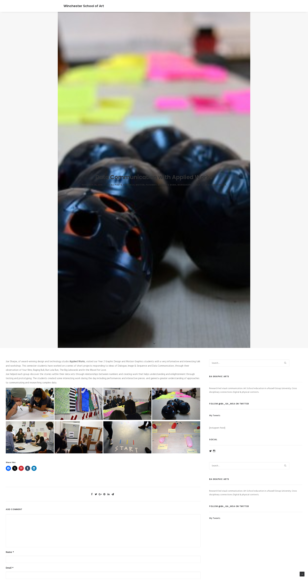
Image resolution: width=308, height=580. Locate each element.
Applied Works (77, 362)
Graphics (129, 184)
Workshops (184, 184)
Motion (140, 184)
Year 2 (196, 184)
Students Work (167, 184)
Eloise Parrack (217, 184)
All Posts (116, 184)
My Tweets (214, 415)
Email (9, 568)
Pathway (151, 184)
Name (10, 552)
